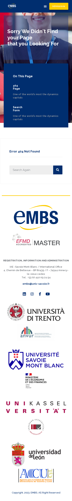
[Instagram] (32, 294)
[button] (45, 6)
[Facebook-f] (40, 294)
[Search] (57, 170)
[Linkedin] (24, 294)
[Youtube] (47, 294)
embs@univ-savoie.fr (36, 283)
